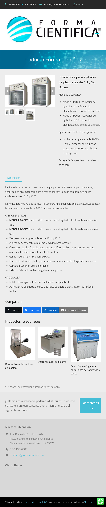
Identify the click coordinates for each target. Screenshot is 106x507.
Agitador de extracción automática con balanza (32, 387)
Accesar (79, 4)
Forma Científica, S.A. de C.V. (35, 502)
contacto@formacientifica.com (27, 455)
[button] (99, 29)
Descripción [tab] (13, 178)
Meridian (88, 502)
